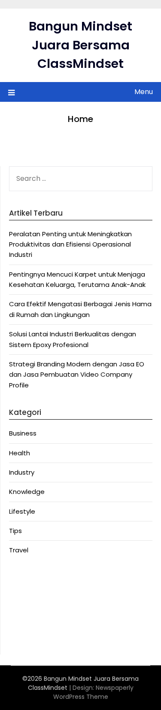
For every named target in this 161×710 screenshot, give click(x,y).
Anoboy (21, 577)
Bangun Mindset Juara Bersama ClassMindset (80, 45)
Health (19, 452)
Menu (143, 92)
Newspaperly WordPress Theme (93, 692)
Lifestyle (22, 511)
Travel (18, 550)
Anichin (20, 619)
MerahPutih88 (30, 588)
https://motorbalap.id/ (45, 630)
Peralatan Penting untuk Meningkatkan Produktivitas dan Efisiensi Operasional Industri (70, 244)
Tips (15, 530)
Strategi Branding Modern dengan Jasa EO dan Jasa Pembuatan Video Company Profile (76, 375)
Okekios (21, 640)
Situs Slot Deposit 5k (41, 609)
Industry (21, 472)
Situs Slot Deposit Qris (44, 598)
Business (22, 433)
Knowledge (27, 491)
